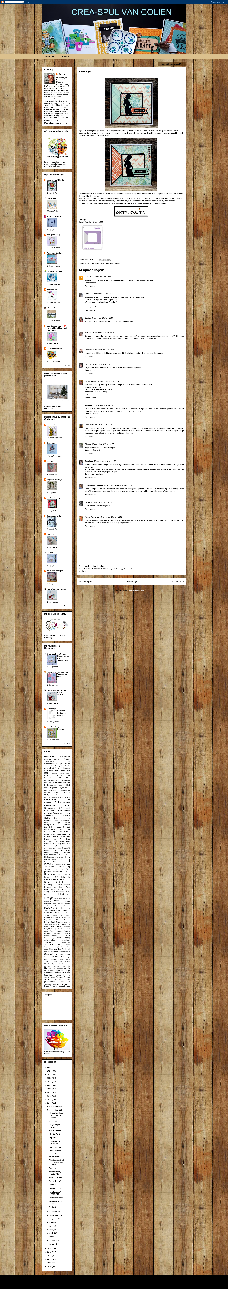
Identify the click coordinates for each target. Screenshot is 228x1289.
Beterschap (49, 780)
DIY (64, 827)
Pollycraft (48, 929)
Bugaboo (53, 787)
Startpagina (50, 56)
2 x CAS (52, 1207)
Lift (58, 889)
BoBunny (66, 782)
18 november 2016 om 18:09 (101, 425)
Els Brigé (65, 839)
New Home (61, 908)
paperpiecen (66, 917)
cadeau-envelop (50, 790)
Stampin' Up (50, 954)
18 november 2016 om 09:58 (99, 364)
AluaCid (47, 766)
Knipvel (48, 882)
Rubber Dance (58, 936)
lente (46, 889)
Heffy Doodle (64, 855)
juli (50, 1222)
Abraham (47, 759)
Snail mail (66, 949)
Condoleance (49, 805)
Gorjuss (58, 848)
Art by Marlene (61, 768)
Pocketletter (66, 926)
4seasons (49, 756)
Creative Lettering (61, 818)
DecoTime (58, 820)
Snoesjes (47, 951)
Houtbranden (58, 862)
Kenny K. (66, 874)
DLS (68, 827)
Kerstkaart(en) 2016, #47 (55, 1142)
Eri (86, 364)
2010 (49, 1266)
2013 (49, 1256)
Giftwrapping (48, 848)
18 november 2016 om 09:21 (103, 333)
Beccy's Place (63, 775)
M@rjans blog (53, 235)
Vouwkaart (59, 973)
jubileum (47, 872)
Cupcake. (53, 1138)
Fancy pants (64, 841)
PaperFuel (48, 917)
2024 (49, 1074)
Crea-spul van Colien (56, 654)
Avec (57, 770)
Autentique (48, 770)
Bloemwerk (57, 782)
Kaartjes (50, 461)
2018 (49, 1096)
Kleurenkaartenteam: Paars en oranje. (56, 1115)
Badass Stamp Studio (61, 773)
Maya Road (58, 898)
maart (52, 1237)
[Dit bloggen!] (102, 260)
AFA (69, 761)
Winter (47, 979)
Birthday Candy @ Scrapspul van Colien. (56, 1162)
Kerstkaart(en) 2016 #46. (55, 1173)
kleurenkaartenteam (54, 879)
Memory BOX (48, 901)
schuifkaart (66, 940)
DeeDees (66, 820)
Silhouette (60, 944)
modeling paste (50, 906)
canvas (47, 792)
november (53, 1110)
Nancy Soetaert (91, 381)
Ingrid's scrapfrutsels (56, 589)
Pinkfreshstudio (64, 924)
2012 (49, 1259)
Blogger (143, 1284)
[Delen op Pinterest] (110, 260)
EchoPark (66, 834)
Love (53, 892)
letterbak (52, 889)
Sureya (68, 959)
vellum (46, 971)
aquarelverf (49, 768)
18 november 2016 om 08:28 (102, 294)
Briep (46, 787)
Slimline (57, 949)
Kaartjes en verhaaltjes (57, 672)
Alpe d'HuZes (64, 764)
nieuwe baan (54, 910)
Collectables (62, 802)
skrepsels (51, 308)
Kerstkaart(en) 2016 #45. (55, 1193)
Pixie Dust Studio (52, 926)
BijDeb (58, 780)
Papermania (57, 917)
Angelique (89, 461)
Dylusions (48, 834)
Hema (67, 857)
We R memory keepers (59, 975)
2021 (49, 1085)
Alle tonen (67, 365)
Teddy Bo (67, 961)
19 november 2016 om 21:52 (111, 517)
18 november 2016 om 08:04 (100, 277)
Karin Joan (50, 874)
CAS (68, 794)
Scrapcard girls (54, 516)
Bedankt (47, 778)
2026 (49, 1067)
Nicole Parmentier (92, 517)
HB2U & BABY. (55, 1134)
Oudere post (178, 581)
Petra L (88, 294)
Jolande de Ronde (52, 869)
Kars (59, 874)
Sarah (87, 502)
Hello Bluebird (60, 857)
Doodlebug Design (63, 829)
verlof (52, 970)
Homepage (132, 581)
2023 (49, 1078)
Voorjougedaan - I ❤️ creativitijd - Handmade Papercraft (57, 328)
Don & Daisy (49, 829)
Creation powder (57, 816)
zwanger (117, 263)
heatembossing (50, 855)
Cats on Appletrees (51, 797)
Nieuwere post (85, 581)
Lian (87, 277)
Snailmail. (53, 1185)
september (54, 1215)
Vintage (67, 971)
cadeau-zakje (65, 790)
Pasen (59, 920)
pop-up (56, 929)
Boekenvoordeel (50, 785)
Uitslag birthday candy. (55, 1152)
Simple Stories (60, 947)
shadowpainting (65, 942)
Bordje (61, 785)
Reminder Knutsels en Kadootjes (61, 713)
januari (52, 1244)
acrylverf (57, 759)
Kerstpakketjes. (55, 1130)
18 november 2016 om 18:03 (104, 405)
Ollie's (65, 913)
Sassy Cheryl (49, 938)
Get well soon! (55, 1181)
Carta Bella (60, 795)
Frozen (68, 843)
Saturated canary (63, 938)
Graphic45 (65, 848)
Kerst (55, 877)
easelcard (57, 834)
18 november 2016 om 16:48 (109, 381)
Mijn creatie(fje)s (54, 479)
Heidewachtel (49, 857)
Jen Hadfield (49, 867)
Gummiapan (65, 850)
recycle (54, 933)
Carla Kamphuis (62, 792)
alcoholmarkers (50, 764)
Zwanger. (53, 1168)
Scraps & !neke (54, 425)
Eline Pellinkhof (61, 836)
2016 (49, 1103)
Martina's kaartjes (55, 571)
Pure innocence (56, 931)
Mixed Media (64, 904)
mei (51, 1230)
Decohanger (48, 820)
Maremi (54, 895)
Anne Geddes (65, 766)
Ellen (87, 425)
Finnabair (47, 844)
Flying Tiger (60, 844)
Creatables (95, 263)
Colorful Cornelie (54, 271)
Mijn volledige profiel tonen (55, 123)
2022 (49, 1081)
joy (63, 869)
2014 (49, 1252)
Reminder (61, 729)
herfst (47, 859)
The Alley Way (49, 964)
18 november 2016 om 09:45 (103, 350)
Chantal (88, 444)
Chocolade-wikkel (51, 799)
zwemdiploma (64, 986)
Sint (68, 947)
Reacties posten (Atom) (137, 590)
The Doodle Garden (62, 964)
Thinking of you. (55, 1177)
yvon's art (65, 981)
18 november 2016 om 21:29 (105, 461)
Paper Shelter (65, 915)
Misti (54, 904)
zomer (67, 984)
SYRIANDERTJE (54, 216)
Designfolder (49, 825)
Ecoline (47, 837)
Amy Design (55, 766)
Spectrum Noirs (57, 952)
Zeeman (60, 984)
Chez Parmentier (54, 348)
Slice (51, 949)
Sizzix (46, 949)
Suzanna (51, 443)
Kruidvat (47, 887)
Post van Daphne (55, 253)
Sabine (88, 318)
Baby (46, 773)
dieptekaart (58, 825)
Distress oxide (55, 827)
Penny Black (49, 922)
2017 (49, 1100)
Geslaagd (66, 846)
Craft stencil (64, 808)
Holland (62, 859)
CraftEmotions (64, 811)
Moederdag (62, 906)
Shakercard (49, 944)
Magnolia (60, 892)
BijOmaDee (65, 780)
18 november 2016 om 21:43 (121, 485)
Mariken (88, 333)
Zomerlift (47, 986)
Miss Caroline (65, 901)
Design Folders (62, 823)
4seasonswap (65, 756)
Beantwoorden (90, 286)
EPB (56, 841)
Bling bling (47, 782)
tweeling (52, 968)
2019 (49, 1092)
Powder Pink (65, 929)
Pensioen (59, 922)
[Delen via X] (105, 260)
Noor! (60, 913)
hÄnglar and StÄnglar (62, 853)
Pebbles (66, 920)
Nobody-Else (50, 912)
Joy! (68, 869)
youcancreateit (50, 982)
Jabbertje (66, 864)
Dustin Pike (48, 832)
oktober (52, 1211)
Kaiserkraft (57, 872)
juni (51, 1226)
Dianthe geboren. (56, 1188)
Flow (53, 844)
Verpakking (59, 971)
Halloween (48, 852)
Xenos (67, 979)
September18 (49, 942)
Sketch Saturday (85, 222)
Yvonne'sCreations (50, 984)
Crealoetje (51, 709)
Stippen (67, 954)
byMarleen (51, 198)
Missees (47, 904)
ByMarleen (65, 787)
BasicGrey (48, 775)
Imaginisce (59, 864)
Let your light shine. (54, 1126)
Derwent (47, 823)
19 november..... (56, 1156)
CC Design (65, 797)
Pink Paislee (53, 924)
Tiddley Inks (61, 966)
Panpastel (54, 915)
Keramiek (47, 877)
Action (87, 263)
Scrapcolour (52, 289)
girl (54, 848)
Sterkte (60, 954)
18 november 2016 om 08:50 (102, 318)
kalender (67, 872)
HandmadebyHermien (56, 727)
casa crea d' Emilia (55, 180)
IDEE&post (49, 864)
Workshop (57, 979)
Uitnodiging (59, 968)
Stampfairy (66, 951)
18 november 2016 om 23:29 (101, 502)
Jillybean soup (64, 867)
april (51, 1233)
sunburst (61, 959)
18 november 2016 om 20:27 (103, 444)
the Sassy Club (50, 966)
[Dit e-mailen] (100, 260)
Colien (62, 74)
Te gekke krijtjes (56, 961)
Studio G (47, 957)
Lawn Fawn (64, 887)
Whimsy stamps (49, 977)
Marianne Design (106, 263)
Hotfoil (51, 862)
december (53, 1106)
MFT (56, 901)
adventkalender (49, 761)
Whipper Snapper (63, 977)
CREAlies (48, 813)
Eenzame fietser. (56, 1198)
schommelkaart (50, 940)
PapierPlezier (49, 920)
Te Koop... (65, 56)
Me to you (66, 898)
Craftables (49, 810)
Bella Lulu (63, 777)
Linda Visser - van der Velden (97, 485)
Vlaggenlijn (48, 973)
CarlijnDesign (49, 795)
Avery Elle (65, 770)
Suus (46, 961)
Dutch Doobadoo (61, 831)
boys (67, 785)
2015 (49, 1248)
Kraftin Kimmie (63, 885)
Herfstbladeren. (55, 1147)
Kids (63, 877)
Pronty (46, 931)
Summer (53, 959)
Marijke (50, 534)
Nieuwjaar (66, 910)
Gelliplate (55, 846)
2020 (49, 1089)
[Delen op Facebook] (107, 260)
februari (52, 1240)
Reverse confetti (63, 933)
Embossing (49, 841)
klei (69, 877)
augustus (53, 1219)
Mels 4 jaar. (54, 1121)
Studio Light (58, 956)
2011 (49, 1263)
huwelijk (67, 862)
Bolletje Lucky (53, 498)
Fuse (46, 846)
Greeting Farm (51, 850)
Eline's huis (50, 839)
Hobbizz (54, 859)
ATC (68, 768)
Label (55, 887)
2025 (49, 1071)
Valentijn (67, 968)
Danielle (88, 350)
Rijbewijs (47, 935)
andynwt (118, 1284)
